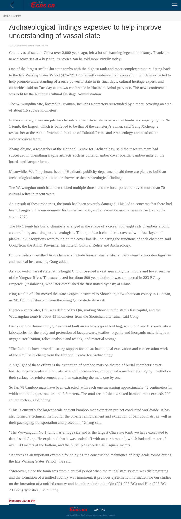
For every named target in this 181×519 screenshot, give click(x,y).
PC (103, 509)
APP (96, 509)
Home (6, 15)
